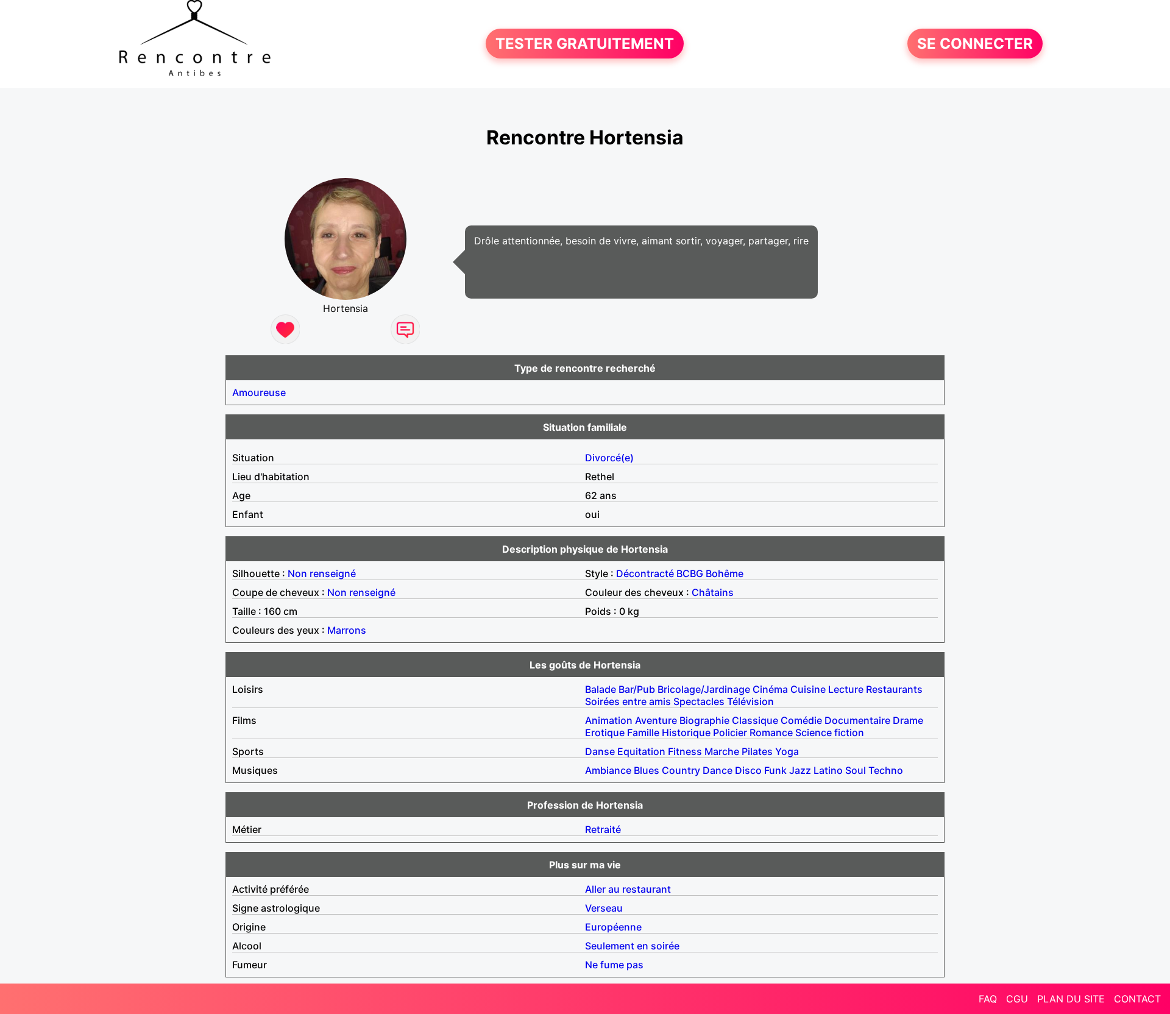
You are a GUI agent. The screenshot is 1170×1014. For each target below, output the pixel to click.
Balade (600, 689)
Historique (686, 732)
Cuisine (808, 689)
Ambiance (608, 770)
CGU (1017, 999)
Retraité (603, 829)
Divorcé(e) (609, 458)
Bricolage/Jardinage (704, 689)
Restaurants (894, 689)
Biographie (704, 720)
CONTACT (1137, 999)
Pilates (757, 751)
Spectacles (699, 701)
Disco (748, 770)
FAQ (988, 999)
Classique (755, 720)
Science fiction (829, 732)
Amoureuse (259, 392)
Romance (771, 732)
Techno (885, 770)
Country (681, 770)
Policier (730, 732)
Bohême (724, 573)
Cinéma (770, 689)
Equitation (641, 751)
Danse (600, 751)
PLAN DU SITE (1071, 999)
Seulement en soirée (632, 946)
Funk (775, 770)
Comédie (801, 720)
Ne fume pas (614, 965)
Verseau (604, 908)
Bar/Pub (637, 689)
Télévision (750, 701)
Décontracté (645, 573)
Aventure (656, 720)
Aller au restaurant (628, 889)
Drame (908, 720)
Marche (721, 751)
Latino (828, 770)
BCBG (689, 573)
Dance (717, 770)
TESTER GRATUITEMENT (584, 43)
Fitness (685, 751)
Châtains (713, 592)
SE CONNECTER (975, 43)
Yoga (787, 751)
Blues (646, 770)
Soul (855, 770)
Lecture (845, 689)
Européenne (613, 927)
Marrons (346, 630)
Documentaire (857, 720)
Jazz (800, 770)
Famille (643, 732)
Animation (609, 720)
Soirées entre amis (628, 701)
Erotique (605, 732)
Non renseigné (322, 573)
